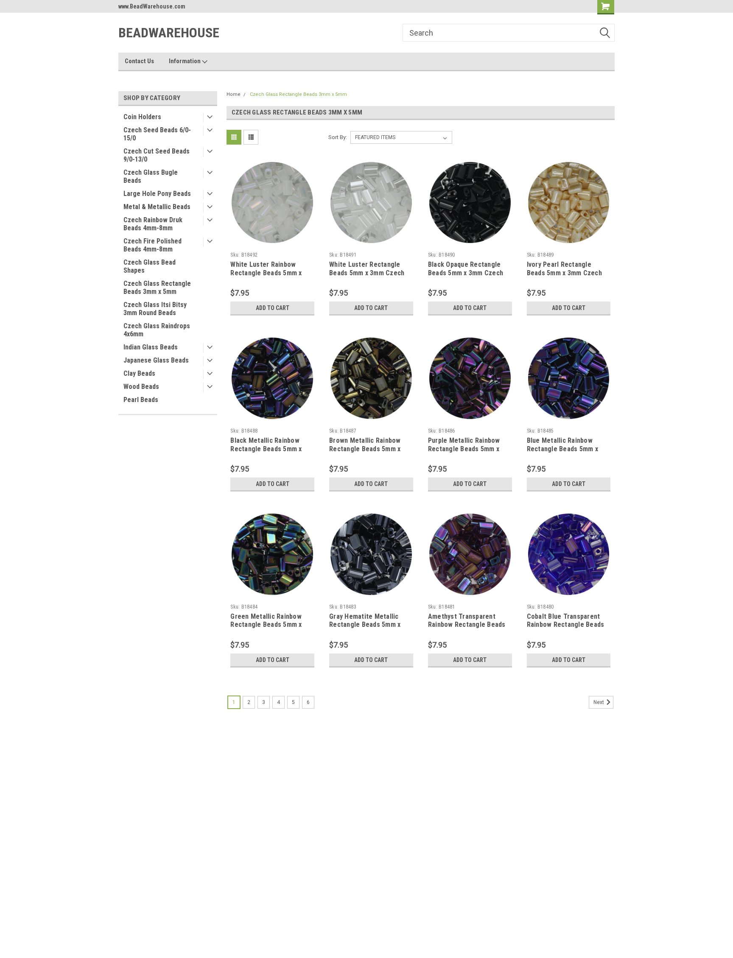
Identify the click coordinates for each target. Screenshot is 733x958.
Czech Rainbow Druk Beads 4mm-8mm (152, 224)
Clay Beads (139, 373)
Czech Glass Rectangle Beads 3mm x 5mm (157, 287)
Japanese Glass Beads (156, 360)
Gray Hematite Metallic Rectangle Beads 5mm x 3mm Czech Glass (364, 624)
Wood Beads (141, 387)
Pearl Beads (140, 400)
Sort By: (337, 137)
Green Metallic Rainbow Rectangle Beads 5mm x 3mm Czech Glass (266, 624)
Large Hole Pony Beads (157, 194)
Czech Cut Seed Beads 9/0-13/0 (156, 155)
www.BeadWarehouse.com (151, 6)
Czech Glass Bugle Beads (150, 176)
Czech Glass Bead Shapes (149, 266)
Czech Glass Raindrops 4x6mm (156, 330)
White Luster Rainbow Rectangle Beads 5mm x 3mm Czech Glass (266, 272)
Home (234, 94)
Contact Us (139, 61)
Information (185, 61)
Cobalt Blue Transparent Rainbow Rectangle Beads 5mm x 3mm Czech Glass (565, 624)
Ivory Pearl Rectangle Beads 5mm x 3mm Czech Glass (564, 272)
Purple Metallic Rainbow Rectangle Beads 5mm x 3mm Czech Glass (464, 448)
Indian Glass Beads (150, 347)
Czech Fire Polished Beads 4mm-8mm (152, 245)
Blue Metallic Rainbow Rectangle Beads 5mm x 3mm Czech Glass (562, 448)
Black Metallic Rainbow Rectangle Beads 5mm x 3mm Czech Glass (266, 448)
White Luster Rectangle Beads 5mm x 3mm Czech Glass (366, 272)
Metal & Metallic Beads (156, 207)
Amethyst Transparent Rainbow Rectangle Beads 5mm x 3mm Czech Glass (467, 624)
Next (599, 702)
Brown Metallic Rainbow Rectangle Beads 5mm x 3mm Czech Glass (365, 448)
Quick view (272, 242)
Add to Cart (272, 307)
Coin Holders (142, 117)
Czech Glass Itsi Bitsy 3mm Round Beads (155, 309)
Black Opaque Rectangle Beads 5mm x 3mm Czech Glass (465, 272)
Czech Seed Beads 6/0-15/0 (157, 134)
